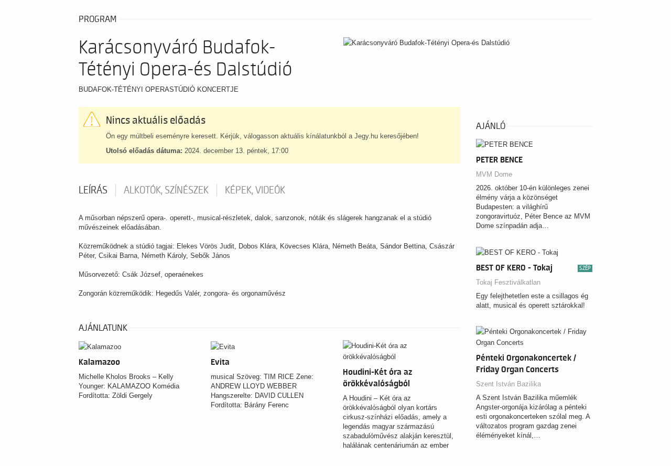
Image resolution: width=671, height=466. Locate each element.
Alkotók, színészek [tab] (166, 190)
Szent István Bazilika (508, 384)
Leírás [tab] (93, 190)
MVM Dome (494, 174)
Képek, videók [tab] (255, 190)
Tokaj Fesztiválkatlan (508, 282)
